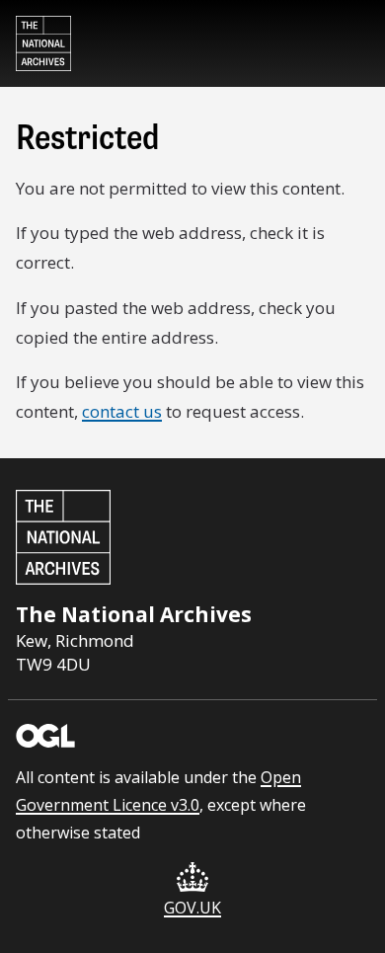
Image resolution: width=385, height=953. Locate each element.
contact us (122, 411)
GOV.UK (192, 907)
